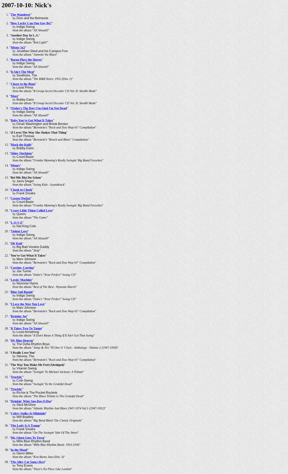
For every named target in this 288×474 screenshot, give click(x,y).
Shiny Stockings (21, 153)
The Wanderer (20, 14)
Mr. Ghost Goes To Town (27, 437)
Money (15, 165)
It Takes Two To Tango (26, 328)
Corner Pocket (20, 198)
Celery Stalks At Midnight (28, 413)
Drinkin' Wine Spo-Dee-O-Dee (31, 401)
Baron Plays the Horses (26, 59)
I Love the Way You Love (27, 304)
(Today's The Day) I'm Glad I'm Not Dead (39, 108)
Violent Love (19, 231)
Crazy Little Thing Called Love (32, 210)
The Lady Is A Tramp (25, 425)
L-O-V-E (17, 222)
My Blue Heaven (22, 340)
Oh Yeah (16, 243)
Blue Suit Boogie (22, 292)
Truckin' (16, 377)
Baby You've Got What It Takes (32, 120)
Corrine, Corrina (22, 267)
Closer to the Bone (23, 84)
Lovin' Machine (21, 279)
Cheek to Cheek (21, 189)
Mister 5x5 (18, 47)
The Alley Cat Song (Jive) (28, 462)
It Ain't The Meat (22, 71)
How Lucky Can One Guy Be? (31, 23)
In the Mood (19, 449)
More (14, 96)
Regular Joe (19, 316)
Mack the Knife (21, 144)
